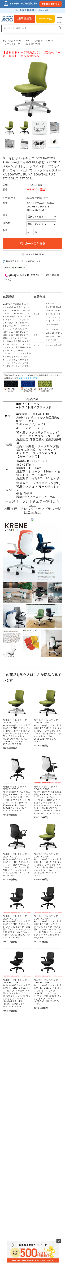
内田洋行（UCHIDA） (45, 41)
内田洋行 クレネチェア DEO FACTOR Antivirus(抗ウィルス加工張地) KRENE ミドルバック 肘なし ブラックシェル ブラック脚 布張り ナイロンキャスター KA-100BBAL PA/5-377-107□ (48, 865)
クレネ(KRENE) (32, 44)
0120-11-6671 (25, 18)
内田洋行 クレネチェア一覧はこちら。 (32, 503)
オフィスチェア (12, 44)
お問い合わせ (44, 19)
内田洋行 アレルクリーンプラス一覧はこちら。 (32, 510)
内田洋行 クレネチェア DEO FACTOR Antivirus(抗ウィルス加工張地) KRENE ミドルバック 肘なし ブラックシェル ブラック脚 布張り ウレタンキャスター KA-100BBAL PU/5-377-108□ (48, 731)
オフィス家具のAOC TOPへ (16, 41)
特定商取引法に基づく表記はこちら (23, 261)
